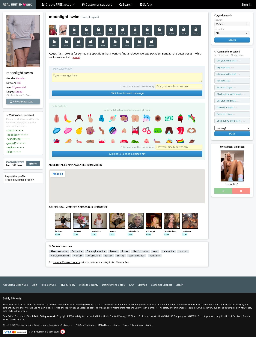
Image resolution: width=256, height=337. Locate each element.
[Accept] (223, 191)
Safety (147, 4)
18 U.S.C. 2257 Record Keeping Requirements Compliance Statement (37, 325)
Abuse (117, 325)
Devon (113, 251)
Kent (155, 251)
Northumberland (60, 255)
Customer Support (161, 284)
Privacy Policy (67, 284)
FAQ (131, 284)
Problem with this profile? (19, 178)
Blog (34, 284)
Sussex (108, 255)
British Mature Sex (119, 262)
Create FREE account (59, 4)
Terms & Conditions (133, 325)
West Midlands (136, 255)
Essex (19, 91)
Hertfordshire (140, 251)
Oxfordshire (93, 255)
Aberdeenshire (59, 251)
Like (34, 163)
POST (232, 133)
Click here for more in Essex (18, 95)
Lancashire (168, 251)
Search (127, 4)
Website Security (88, 284)
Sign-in (247, 4)
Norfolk (78, 255)
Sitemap (142, 284)
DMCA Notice (104, 325)
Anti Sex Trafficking (85, 325)
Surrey (120, 255)
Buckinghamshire (96, 251)
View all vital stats (23, 101)
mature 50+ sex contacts (66, 262)
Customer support (98, 4)
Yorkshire (155, 255)
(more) (76, 57)
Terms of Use (48, 284)
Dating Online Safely (113, 284)
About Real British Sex (15, 284)
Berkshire (77, 251)
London (183, 251)
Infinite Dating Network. (44, 316)
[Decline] (241, 191)
